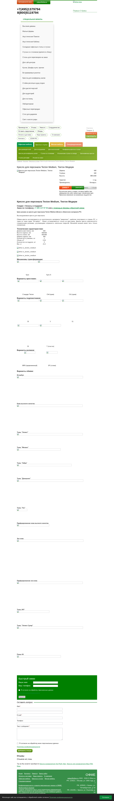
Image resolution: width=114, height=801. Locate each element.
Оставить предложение (26, 131)
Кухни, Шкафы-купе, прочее (33, 68)
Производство (23, 127)
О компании (56, 135)
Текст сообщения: (23, 726)
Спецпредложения (74, 144)
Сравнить (85, 187)
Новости (42, 127)
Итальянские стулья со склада (67, 153)
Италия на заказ (38, 158)
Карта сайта (43, 773)
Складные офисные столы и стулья (36, 47)
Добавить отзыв (24, 751)
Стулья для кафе (24, 158)
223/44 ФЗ (33, 138)
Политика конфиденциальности (29, 693)
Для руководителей (25, 149)
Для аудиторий (28, 93)
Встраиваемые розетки (31, 73)
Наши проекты (41, 135)
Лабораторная (27, 104)
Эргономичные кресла (87, 153)
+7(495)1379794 (28, 9)
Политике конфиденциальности (60, 797)
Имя (18, 706)
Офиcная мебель (25, 144)
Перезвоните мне (25, 2)
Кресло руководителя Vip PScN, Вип (53, 764)
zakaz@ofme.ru (42, 2)
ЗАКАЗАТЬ (79, 187)
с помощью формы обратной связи (68, 208)
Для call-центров (28, 62)
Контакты (21, 138)
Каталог (25, 161)
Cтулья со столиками (47, 153)
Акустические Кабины (30, 42)
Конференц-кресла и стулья (71, 149)
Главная (19, 161)
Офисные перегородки (31, 109)
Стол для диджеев (29, 114)
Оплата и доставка (24, 135)
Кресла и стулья (41, 144)
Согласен (105, 797)
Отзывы (33, 127)
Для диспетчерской (29, 88)
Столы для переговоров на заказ (35, 57)
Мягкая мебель (57, 144)
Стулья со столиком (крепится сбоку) (36, 52)
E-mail (19, 715)
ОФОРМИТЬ (91, 136)
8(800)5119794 (28, 12)
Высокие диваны (28, 26)
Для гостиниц (27, 99)
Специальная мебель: (33, 19)
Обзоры (40, 131)
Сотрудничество (54, 127)
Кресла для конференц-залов (33, 78)
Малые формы (28, 31)
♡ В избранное (96, 187)
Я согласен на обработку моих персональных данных (39, 743)
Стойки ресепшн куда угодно (33, 83)
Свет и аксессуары (29, 119)
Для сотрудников (39, 149)
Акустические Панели (30, 36)
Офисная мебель (24, 778)
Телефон (20, 720)
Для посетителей (53, 149)
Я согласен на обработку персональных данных (37, 690)
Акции (21, 773)
